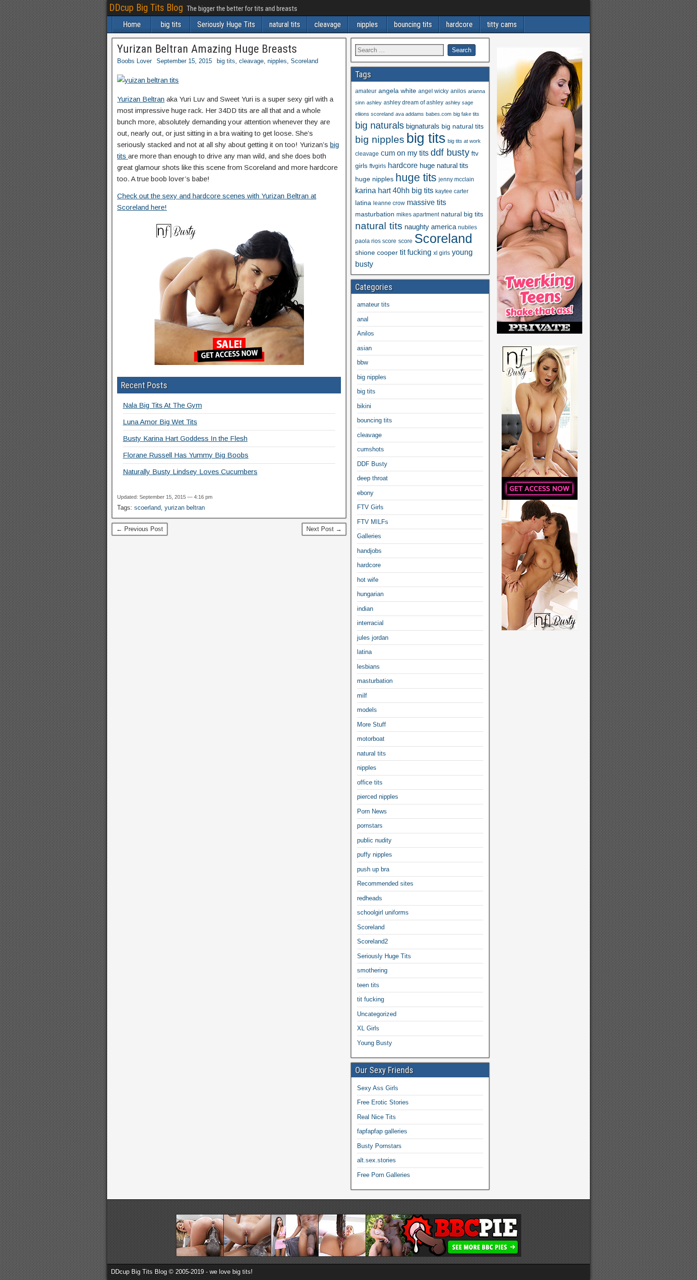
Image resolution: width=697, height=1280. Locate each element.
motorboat (371, 738)
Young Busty (374, 1042)
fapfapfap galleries (382, 1131)
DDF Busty (372, 463)
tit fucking (415, 252)
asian (364, 348)
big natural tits (462, 126)
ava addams (409, 114)
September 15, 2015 (184, 61)
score (405, 241)
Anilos (365, 333)
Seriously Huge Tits (226, 24)
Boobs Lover (134, 61)
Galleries (369, 536)
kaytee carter (451, 191)
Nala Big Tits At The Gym (162, 405)
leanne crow (389, 203)
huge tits (416, 177)
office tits (370, 782)
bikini (364, 406)
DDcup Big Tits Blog (146, 7)
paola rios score (375, 241)
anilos (458, 91)
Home (132, 24)
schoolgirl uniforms (383, 912)
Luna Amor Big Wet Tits (160, 422)
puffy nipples (374, 854)
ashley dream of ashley (413, 102)
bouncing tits (413, 24)
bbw (362, 362)
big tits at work (464, 141)
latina (363, 202)
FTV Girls (370, 507)
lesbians (368, 666)
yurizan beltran (185, 507)
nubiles (467, 227)
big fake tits (466, 114)
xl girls (441, 253)
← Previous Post (139, 529)
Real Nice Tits (376, 1117)
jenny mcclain (456, 179)
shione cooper (376, 252)
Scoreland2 (372, 941)
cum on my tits (405, 153)
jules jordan (372, 637)
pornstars (370, 825)
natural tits (284, 24)
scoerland (147, 507)
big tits (171, 24)
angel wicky (433, 91)
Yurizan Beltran (141, 99)
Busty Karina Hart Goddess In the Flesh (185, 438)
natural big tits (462, 214)
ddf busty (450, 152)
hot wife (367, 579)
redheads (369, 898)
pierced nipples (377, 796)
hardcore (459, 24)
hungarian (370, 594)
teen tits (368, 985)
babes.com (438, 114)
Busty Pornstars (379, 1145)
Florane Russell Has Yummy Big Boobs (185, 455)
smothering (372, 970)
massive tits (426, 202)
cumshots (370, 449)
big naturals (379, 125)
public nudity (374, 840)
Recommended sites (385, 883)
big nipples (379, 139)
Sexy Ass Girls (377, 1088)
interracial (370, 622)
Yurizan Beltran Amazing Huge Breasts (207, 49)
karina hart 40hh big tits (394, 191)
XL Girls (368, 1028)
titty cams (502, 24)
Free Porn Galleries (383, 1174)
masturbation (374, 214)
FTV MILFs (372, 521)
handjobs (369, 550)
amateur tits (373, 304)
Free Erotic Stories (383, 1102)
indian (365, 608)
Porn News (372, 811)
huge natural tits (444, 165)
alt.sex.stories (376, 1160)
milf (362, 695)
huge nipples (374, 179)
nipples (367, 24)
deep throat (372, 478)
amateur (365, 91)
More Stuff (371, 724)
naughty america (430, 227)
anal (362, 319)
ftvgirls (377, 166)
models (367, 709)
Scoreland (304, 61)
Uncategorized (376, 1014)
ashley (374, 102)
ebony (365, 492)
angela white (397, 90)
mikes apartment (417, 214)
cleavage (327, 24)
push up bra (373, 869)
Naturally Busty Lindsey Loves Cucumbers (190, 471)
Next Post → (324, 529)
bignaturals (423, 126)
